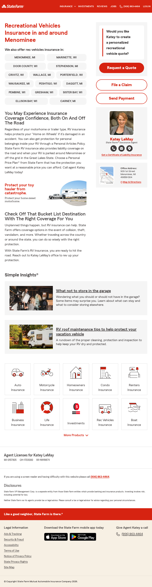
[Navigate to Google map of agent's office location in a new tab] (129, 148)
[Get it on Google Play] (83, 537)
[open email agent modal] (121, 149)
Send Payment (121, 98)
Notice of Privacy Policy (17, 556)
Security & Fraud (14, 539)
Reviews (102, 6)
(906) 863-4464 (132, 6)
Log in (146, 6)
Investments (86, 6)
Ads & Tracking (13, 534)
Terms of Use (11, 550)
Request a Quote (121, 68)
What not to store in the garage (83, 291)
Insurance (66, 6)
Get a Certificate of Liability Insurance (122, 155)
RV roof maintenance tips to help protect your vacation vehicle (96, 331)
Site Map (9, 567)
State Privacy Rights (16, 561)
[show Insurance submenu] (74, 6)
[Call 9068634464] (113, 148)
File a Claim (121, 85)
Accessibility (11, 545)
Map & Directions (132, 182)
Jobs (113, 6)
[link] (13, 6)
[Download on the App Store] (56, 537)
